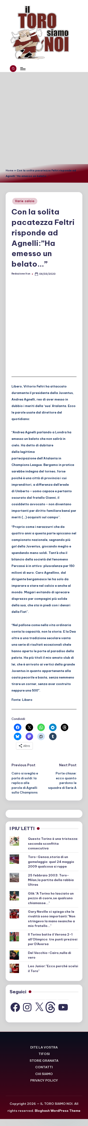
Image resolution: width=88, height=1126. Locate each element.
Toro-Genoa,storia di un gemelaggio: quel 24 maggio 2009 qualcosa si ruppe (51, 861)
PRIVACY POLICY (44, 1080)
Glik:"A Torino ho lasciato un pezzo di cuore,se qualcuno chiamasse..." (51, 898)
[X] (39, 1007)
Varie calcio (24, 201)
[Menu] (22, 68)
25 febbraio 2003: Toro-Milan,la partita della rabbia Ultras (51, 880)
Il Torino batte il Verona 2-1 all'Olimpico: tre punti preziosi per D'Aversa (52, 939)
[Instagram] (27, 1007)
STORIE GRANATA (44, 1060)
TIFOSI (44, 1054)
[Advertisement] (44, 118)
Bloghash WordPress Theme (57, 1111)
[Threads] (51, 1007)
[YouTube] (63, 1007)
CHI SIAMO (44, 1074)
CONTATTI (44, 1067)
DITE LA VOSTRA (44, 1047)
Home (9, 170)
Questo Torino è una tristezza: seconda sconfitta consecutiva (53, 843)
